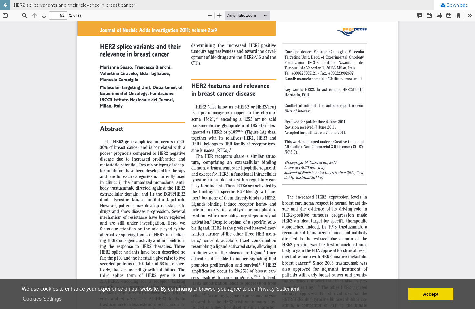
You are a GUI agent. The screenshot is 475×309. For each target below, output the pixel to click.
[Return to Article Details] (5, 5)
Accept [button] (430, 294)
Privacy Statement (278, 289)
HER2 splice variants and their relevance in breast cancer (74, 5)
